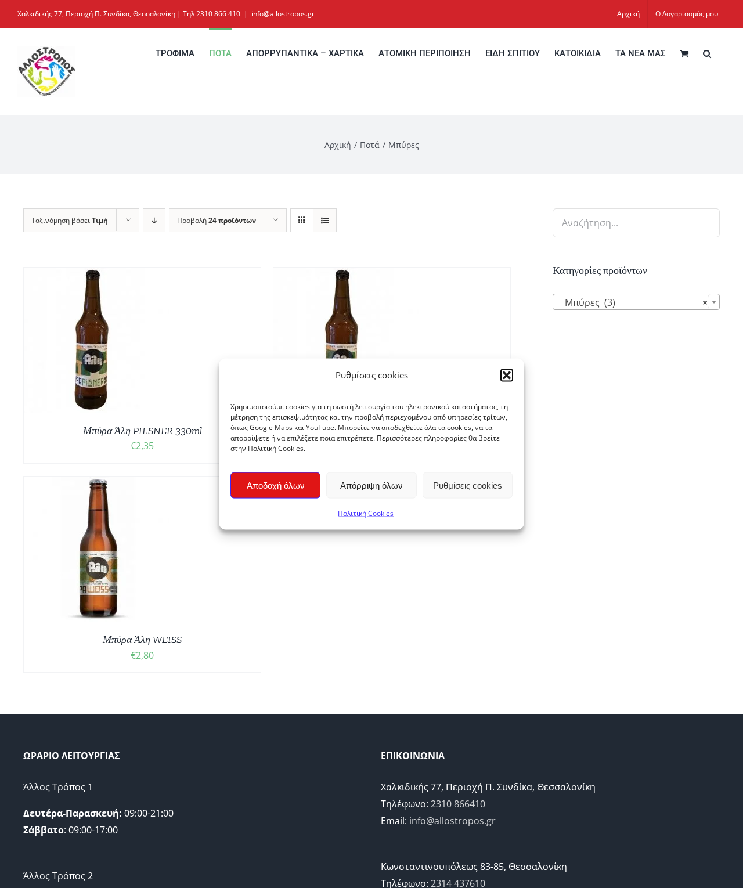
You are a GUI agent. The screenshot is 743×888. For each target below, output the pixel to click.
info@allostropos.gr (283, 14)
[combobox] (636, 302)
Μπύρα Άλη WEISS (142, 639)
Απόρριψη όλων (371, 485)
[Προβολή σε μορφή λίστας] (324, 220)
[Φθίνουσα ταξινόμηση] (154, 220)
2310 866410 (458, 803)
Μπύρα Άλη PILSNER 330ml (142, 430)
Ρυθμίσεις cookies (467, 485)
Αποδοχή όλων (276, 485)
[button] (507, 375)
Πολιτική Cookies (366, 513)
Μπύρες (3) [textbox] (633, 302)
